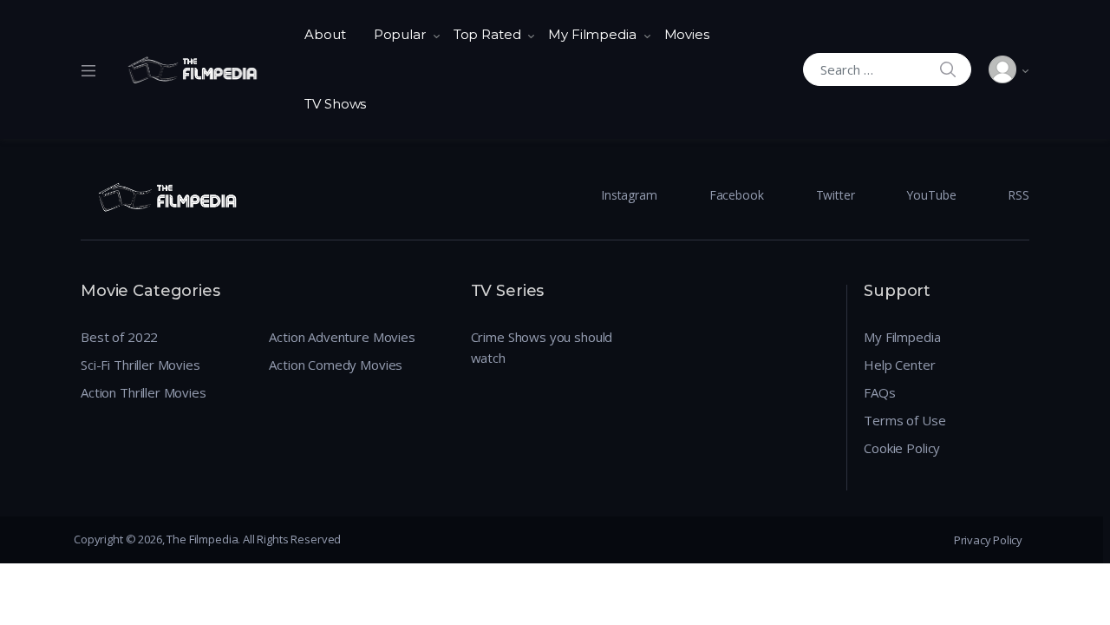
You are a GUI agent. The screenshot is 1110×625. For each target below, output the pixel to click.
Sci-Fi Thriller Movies (140, 364)
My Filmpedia (592, 34)
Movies (686, 34)
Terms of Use (904, 420)
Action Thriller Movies (143, 392)
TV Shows (335, 103)
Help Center (899, 364)
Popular (400, 34)
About (324, 34)
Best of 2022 (119, 336)
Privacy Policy (988, 540)
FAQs (879, 392)
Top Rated (487, 34)
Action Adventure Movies (342, 336)
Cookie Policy (902, 448)
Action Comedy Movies (335, 364)
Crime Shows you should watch (542, 347)
